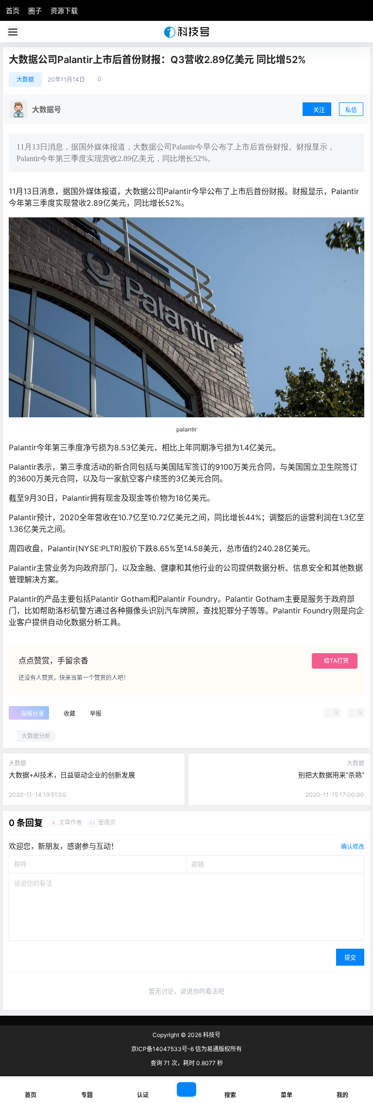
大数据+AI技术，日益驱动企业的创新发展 (72, 775)
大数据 (25, 79)
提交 (350, 957)
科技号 (211, 1034)
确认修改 (352, 846)
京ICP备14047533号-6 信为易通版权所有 (186, 1049)
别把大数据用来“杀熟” (331, 775)
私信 (351, 110)
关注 (319, 110)
